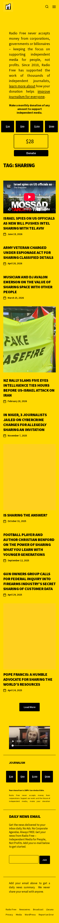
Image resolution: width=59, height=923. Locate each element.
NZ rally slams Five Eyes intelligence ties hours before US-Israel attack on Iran (29, 388)
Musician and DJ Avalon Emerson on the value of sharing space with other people (27, 284)
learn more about (22, 86)
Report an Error (46, 914)
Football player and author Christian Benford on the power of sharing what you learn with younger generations (28, 544)
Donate (31, 153)
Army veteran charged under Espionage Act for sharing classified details (28, 252)
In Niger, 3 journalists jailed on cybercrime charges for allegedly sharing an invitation (25, 422)
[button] (28, 371)
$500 (51, 126)
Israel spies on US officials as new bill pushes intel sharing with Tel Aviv (29, 223)
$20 (8, 126)
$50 (22, 126)
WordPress (30, 914)
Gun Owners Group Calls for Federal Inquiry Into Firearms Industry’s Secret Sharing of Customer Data (29, 581)
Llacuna (49, 909)
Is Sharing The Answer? (25, 515)
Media (19, 914)
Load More (29, 707)
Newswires (24, 909)
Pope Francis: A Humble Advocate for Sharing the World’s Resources (27, 679)
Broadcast (38, 909)
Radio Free (11, 909)
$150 (36, 126)
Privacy (9, 914)
